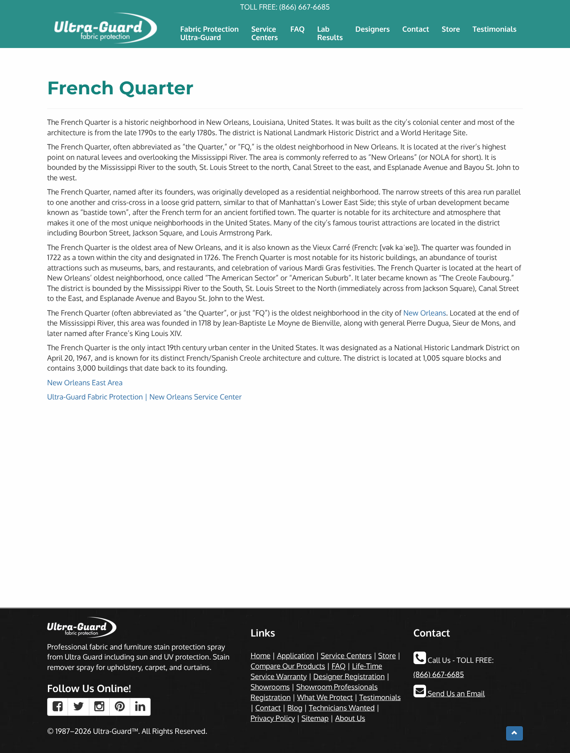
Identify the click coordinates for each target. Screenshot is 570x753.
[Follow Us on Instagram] (99, 707)
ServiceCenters (264, 33)
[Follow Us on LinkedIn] (140, 707)
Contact (415, 29)
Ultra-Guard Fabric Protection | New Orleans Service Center (144, 397)
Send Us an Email (455, 693)
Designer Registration (349, 676)
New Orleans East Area (85, 382)
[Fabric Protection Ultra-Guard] (106, 28)
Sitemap (314, 718)
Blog (294, 708)
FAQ (297, 29)
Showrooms (270, 687)
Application (295, 655)
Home (261, 655)
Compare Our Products (288, 666)
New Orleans (424, 313)
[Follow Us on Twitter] (78, 707)
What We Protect (325, 697)
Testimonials (494, 29)
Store (450, 29)
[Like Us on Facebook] (57, 707)
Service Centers (346, 655)
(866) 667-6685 (304, 7)
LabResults (330, 33)
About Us (350, 718)
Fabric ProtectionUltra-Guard (209, 33)
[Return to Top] (514, 733)
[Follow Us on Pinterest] (119, 707)
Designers (373, 29)
